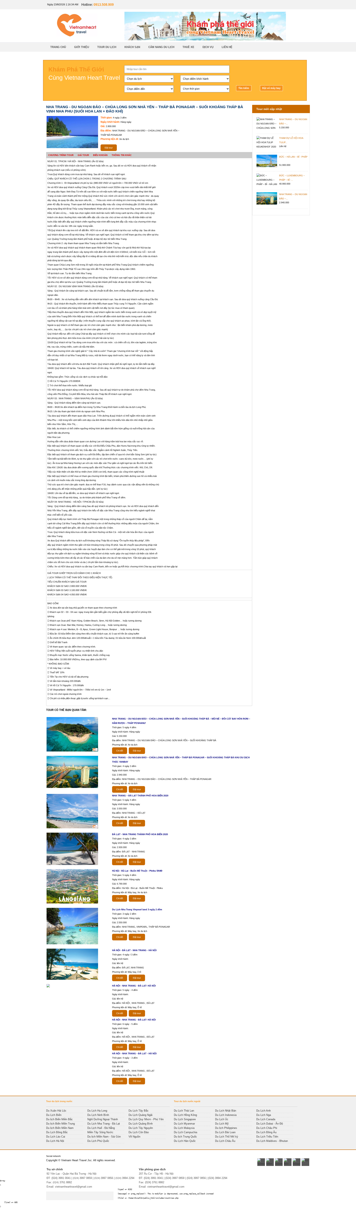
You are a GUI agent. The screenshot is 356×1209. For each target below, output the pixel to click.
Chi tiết (119, 750)
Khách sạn (132, 47)
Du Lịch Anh (263, 1110)
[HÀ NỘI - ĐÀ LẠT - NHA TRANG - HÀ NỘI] (73, 979)
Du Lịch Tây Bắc (139, 1110)
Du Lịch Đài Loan (225, 1132)
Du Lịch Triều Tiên (267, 1136)
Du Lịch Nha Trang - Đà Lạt (103, 1123)
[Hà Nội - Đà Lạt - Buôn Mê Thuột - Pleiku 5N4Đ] (73, 903)
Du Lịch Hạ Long (97, 1110)
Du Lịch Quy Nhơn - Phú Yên (146, 1119)
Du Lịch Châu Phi (266, 1127)
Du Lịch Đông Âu (266, 1132)
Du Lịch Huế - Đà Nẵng (101, 1127)
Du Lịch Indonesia (226, 1115)
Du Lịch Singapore (185, 1119)
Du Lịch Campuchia (185, 1132)
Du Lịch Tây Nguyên (141, 1127)
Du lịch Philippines (226, 1127)
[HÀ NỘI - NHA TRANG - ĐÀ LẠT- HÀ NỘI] (49, 987)
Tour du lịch (106, 47)
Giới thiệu (81, 47)
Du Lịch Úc (221, 1119)
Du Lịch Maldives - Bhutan (272, 1140)
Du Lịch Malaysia (184, 1127)
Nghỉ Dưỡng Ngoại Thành (102, 1119)
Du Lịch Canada (265, 1119)
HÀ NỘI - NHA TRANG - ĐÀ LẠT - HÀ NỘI (134, 1053)
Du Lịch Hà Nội (55, 1140)
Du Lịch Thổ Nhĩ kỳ (226, 1136)
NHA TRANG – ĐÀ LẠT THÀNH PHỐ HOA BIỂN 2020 (140, 795)
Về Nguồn (134, 1136)
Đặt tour (109, 147)
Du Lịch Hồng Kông (185, 1115)
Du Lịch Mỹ (222, 1123)
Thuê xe (188, 47)
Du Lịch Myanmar (184, 1123)
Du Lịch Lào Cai (55, 1136)
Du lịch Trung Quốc (185, 1136)
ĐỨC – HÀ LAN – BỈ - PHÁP (293, 157)
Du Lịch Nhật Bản (225, 1110)
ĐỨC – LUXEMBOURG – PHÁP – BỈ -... (292, 177)
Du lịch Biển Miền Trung (60, 1123)
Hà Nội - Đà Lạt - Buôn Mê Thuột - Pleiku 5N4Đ (137, 871)
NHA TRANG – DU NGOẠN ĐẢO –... (293, 121)
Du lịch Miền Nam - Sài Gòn (104, 1136)
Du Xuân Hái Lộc (56, 1110)
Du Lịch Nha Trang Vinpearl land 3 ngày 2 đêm (137, 909)
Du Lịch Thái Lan (184, 1110)
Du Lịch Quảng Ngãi (140, 1115)
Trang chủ (58, 47)
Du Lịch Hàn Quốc (185, 1140)
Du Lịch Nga (263, 1115)
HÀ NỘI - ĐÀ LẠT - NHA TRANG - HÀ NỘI (134, 950)
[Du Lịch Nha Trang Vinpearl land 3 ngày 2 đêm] (73, 944)
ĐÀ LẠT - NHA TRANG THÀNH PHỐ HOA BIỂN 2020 (140, 834)
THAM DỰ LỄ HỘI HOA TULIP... (291, 140)
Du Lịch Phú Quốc (98, 1140)
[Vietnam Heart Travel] (205, 39)
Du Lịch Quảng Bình (141, 1123)
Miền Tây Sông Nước (100, 1132)
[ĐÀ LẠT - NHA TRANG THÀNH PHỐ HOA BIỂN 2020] (73, 864)
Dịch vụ (208, 47)
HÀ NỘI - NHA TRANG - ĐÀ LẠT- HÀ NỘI (134, 985)
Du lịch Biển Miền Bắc (59, 1119)
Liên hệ (227, 47)
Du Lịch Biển (53, 1115)
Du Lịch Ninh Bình (98, 1115)
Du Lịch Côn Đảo (139, 1132)
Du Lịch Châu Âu (225, 1140)
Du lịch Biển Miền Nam (60, 1127)
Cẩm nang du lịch (161, 47)
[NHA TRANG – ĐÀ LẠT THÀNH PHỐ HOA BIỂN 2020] (73, 828)
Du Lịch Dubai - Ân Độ (269, 1123)
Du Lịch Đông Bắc (57, 1132)
